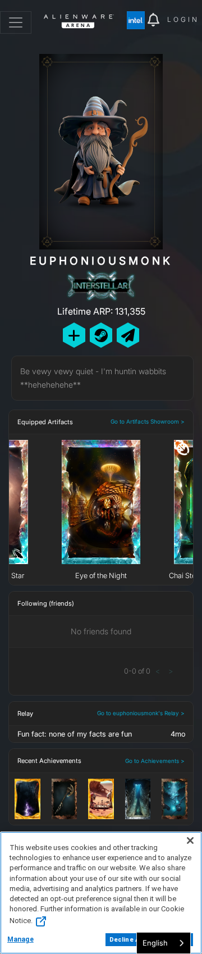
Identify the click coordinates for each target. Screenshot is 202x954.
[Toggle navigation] (15, 22)
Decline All (126, 939)
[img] (137, 20)
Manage (20, 939)
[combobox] (163, 943)
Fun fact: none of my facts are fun (74, 734)
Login (183, 19)
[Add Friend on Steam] (101, 335)
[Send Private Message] (128, 335)
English (155, 942)
